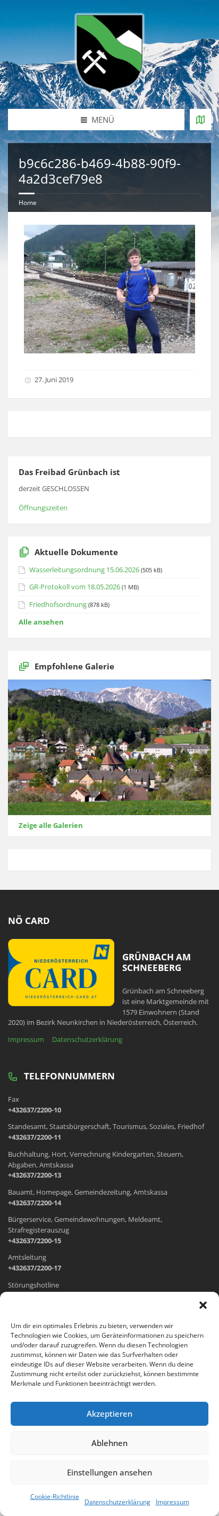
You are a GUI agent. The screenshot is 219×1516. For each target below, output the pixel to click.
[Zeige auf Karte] (200, 119)
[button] (203, 1305)
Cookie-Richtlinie (54, 1496)
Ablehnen (109, 1443)
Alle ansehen (41, 622)
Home (28, 202)
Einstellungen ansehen (109, 1472)
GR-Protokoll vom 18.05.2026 (74, 586)
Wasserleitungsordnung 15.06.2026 (84, 569)
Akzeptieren (109, 1413)
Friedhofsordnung (58, 604)
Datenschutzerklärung (117, 1501)
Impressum (172, 1501)
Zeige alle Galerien (51, 825)
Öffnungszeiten (43, 507)
